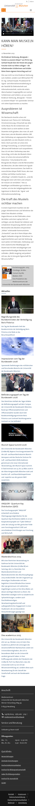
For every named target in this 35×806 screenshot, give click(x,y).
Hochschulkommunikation (11, 765)
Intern (32, 2)
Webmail (11, 803)
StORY (3, 783)
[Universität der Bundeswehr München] (16, 5)
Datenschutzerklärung (17, 797)
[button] (31, 10)
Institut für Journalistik (9, 778)
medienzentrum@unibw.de (14, 717)
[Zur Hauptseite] (3, 10)
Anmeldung (22, 803)
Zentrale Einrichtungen (9, 761)
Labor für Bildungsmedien (10, 774)
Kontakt (11, 794)
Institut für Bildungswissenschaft (13, 770)
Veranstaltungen (7, 756)
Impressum (22, 794)
